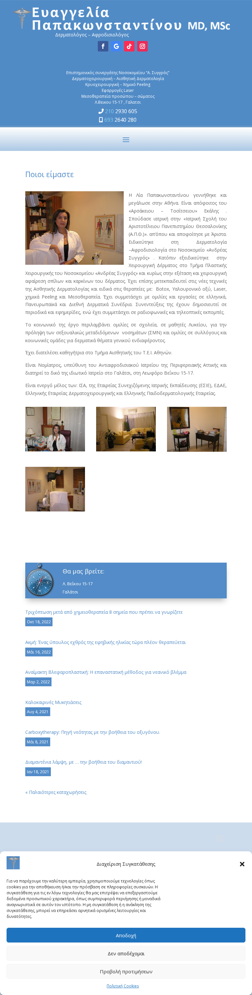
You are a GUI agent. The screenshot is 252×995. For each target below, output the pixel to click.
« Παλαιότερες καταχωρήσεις (55, 792)
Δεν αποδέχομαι (126, 953)
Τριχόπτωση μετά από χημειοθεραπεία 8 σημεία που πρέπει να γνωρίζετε (104, 612)
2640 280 (120, 119)
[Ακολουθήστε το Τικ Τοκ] (129, 46)
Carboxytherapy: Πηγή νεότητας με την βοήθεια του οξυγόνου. (92, 732)
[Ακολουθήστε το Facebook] (103, 46)
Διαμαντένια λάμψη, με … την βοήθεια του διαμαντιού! (83, 762)
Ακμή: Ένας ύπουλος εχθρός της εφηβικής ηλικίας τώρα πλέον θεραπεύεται (105, 642)
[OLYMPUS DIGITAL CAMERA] (55, 449)
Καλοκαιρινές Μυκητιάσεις (53, 702)
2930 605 (121, 111)
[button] (242, 864)
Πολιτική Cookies (123, 986)
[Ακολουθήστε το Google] (116, 46)
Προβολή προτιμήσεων (126, 971)
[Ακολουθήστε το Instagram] (142, 46)
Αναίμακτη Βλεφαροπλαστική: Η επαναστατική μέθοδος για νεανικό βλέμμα (105, 672)
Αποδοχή (126, 935)
